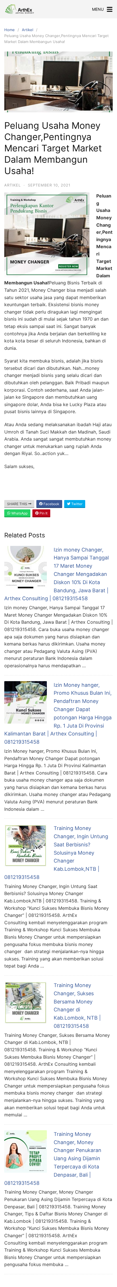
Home (9, 29)
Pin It (43, 513)
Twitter (76, 504)
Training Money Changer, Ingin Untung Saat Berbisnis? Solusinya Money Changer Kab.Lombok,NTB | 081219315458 (56, 852)
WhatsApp (19, 513)
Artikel (27, 29)
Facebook (51, 504)
